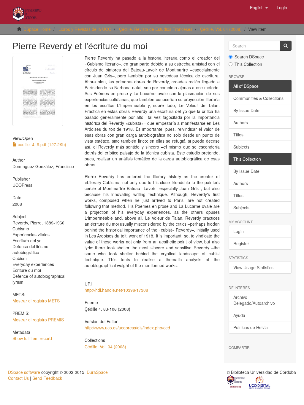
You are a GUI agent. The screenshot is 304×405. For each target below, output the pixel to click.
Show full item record (32, 338)
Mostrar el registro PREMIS (38, 320)
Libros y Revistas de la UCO (84, 29)
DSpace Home (37, 29)
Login (238, 231)
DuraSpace (97, 372)
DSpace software (24, 372)
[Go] (286, 46)
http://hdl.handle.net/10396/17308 (116, 290)
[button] (259, 7)
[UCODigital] (260, 382)
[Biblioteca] (236, 382)
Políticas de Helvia (250, 327)
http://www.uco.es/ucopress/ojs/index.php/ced (127, 328)
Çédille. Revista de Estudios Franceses (155, 29)
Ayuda (239, 315)
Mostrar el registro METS (36, 301)
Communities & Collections (258, 98)
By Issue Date (246, 110)
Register (241, 243)
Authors (240, 122)
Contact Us (18, 378)
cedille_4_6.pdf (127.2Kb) (41, 144)
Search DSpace (249, 57)
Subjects (241, 147)
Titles (238, 135)
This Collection (248, 64)
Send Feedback (47, 378)
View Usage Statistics (253, 267)
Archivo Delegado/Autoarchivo (254, 300)
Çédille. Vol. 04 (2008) (221, 29)
